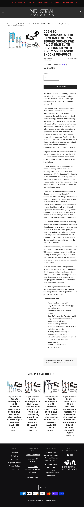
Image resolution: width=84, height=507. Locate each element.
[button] (42, 487)
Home (8, 22)
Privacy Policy (14, 466)
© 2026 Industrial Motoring (36, 500)
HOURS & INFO (33, 477)
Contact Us (14, 469)
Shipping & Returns (14, 462)
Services (14, 453)
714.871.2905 (33, 467)
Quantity (47, 73)
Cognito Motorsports (14, 397)
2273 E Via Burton (33, 455)
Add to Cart (60, 87)
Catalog (14, 456)
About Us (14, 459)
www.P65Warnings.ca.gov (59, 363)
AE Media (53, 500)
